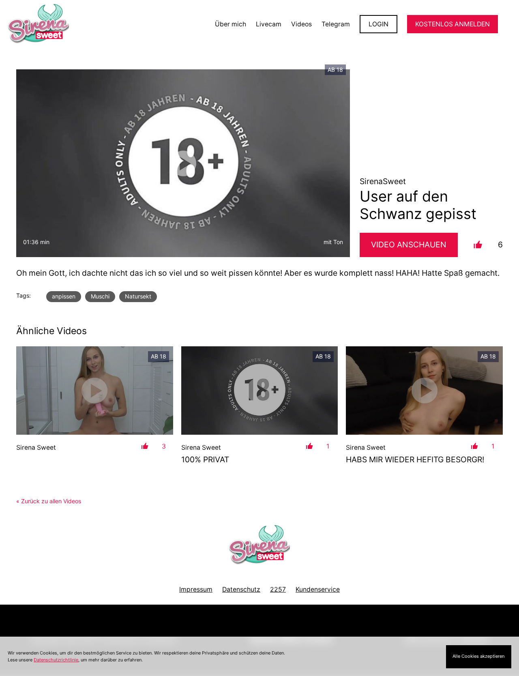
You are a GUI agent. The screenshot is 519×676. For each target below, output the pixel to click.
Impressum (195, 589)
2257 (278, 589)
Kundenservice (318, 589)
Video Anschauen (408, 244)
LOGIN (378, 24)
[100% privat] (259, 390)
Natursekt (138, 296)
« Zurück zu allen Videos (48, 501)
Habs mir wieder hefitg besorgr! (415, 459)
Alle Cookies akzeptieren (478, 656)
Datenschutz (241, 589)
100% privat (205, 459)
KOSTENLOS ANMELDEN (452, 24)
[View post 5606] (94, 390)
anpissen (63, 296)
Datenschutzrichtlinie (56, 660)
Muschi (100, 296)
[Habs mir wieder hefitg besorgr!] (424, 390)
